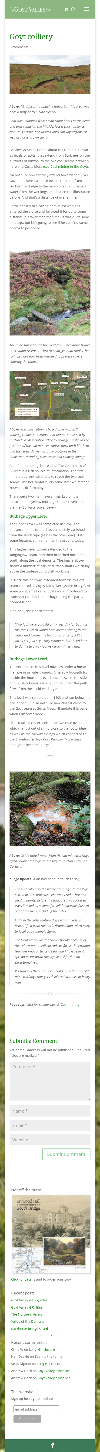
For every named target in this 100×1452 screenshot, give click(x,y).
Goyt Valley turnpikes (54, 1371)
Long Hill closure (42, 1349)
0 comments (19, 47)
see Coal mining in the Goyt (65, 166)
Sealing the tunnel (49, 1356)
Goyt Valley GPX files (26, 1307)
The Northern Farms (27, 1314)
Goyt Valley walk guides (29, 1300)
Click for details (23, 1279)
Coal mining (70, 1004)
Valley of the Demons (27, 1321)
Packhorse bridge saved (29, 1328)
